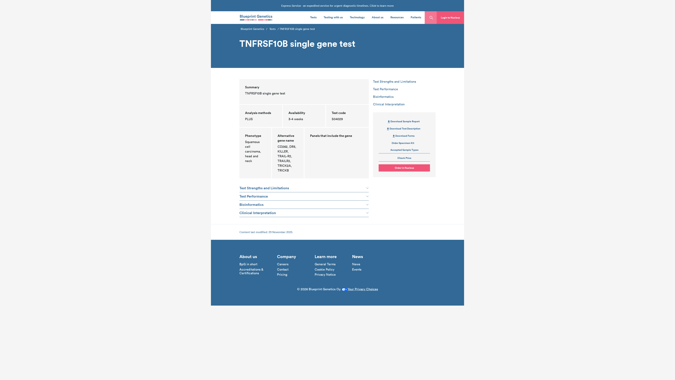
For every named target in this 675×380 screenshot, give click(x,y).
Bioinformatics (251, 204)
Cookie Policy (324, 269)
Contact (282, 269)
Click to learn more (382, 5)
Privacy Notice (325, 275)
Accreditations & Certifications (251, 271)
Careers (282, 264)
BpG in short (248, 264)
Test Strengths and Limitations (264, 188)
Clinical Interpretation (257, 212)
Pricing (282, 275)
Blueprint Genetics (252, 29)
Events (356, 269)
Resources (397, 17)
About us (377, 17)
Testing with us (333, 17)
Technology (357, 17)
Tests (313, 17)
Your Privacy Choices (363, 289)
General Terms (325, 264)
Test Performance (253, 196)
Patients (416, 17)
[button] (450, 17)
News (356, 264)
